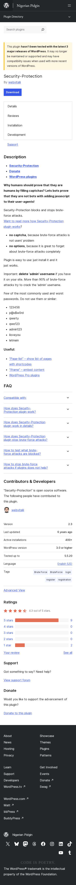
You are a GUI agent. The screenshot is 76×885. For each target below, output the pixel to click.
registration (64, 579)
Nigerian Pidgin (22, 835)
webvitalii (14, 82)
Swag (45, 787)
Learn (7, 767)
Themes (45, 742)
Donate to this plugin (18, 713)
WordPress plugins (23, 177)
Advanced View (14, 590)
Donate (14, 171)
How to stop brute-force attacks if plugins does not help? (26, 465)
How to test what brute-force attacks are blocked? (22, 452)
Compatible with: (15, 398)
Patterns (45, 755)
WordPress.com (16, 799)
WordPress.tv (15, 787)
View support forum (17, 680)
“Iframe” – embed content (26, 370)
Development (17, 134)
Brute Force (40, 572)
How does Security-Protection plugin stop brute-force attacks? (25, 438)
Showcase (47, 736)
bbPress (11, 811)
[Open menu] (70, 5)
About (8, 736)
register (50, 579)
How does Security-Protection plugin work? (20, 410)
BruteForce (56, 572)
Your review (12, 652)
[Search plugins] (42, 29)
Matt (9, 805)
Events (44, 774)
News (7, 742)
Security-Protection (24, 165)
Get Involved (49, 767)
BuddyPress (14, 818)
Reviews (13, 116)
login (68, 572)
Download (12, 92)
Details (12, 106)
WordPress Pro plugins (24, 375)
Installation (15, 125)
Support (12, 144)
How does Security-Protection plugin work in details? (24, 423)
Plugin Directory (13, 16)
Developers (11, 780)
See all (67, 652)
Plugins (44, 749)
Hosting (9, 749)
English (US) (65, 563)
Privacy (9, 755)
